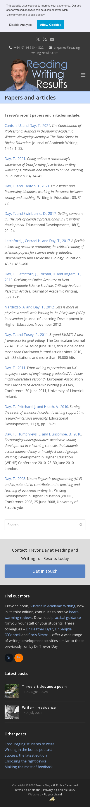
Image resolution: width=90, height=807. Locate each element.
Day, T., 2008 (15, 478)
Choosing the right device (26, 761)
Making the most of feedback (29, 766)
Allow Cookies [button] (50, 24)
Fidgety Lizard (53, 794)
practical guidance (66, 617)
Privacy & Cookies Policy (59, 790)
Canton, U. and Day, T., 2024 (27, 125)
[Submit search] (81, 525)
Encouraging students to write (29, 744)
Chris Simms (38, 634)
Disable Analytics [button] (20, 24)
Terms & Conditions (27, 790)
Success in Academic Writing (52, 606)
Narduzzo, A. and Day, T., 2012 (29, 307)
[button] (83, 75)
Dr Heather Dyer (39, 629)
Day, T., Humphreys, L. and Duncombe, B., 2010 (43, 434)
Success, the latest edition (26, 755)
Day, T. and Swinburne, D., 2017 (30, 213)
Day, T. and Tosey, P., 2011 (26, 334)
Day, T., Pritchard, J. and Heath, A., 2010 (36, 406)
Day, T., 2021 (15, 158)
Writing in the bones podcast (28, 749)
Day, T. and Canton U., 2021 (27, 186)
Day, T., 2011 (15, 367)
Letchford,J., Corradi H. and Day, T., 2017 (37, 240)
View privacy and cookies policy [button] (26, 14)
